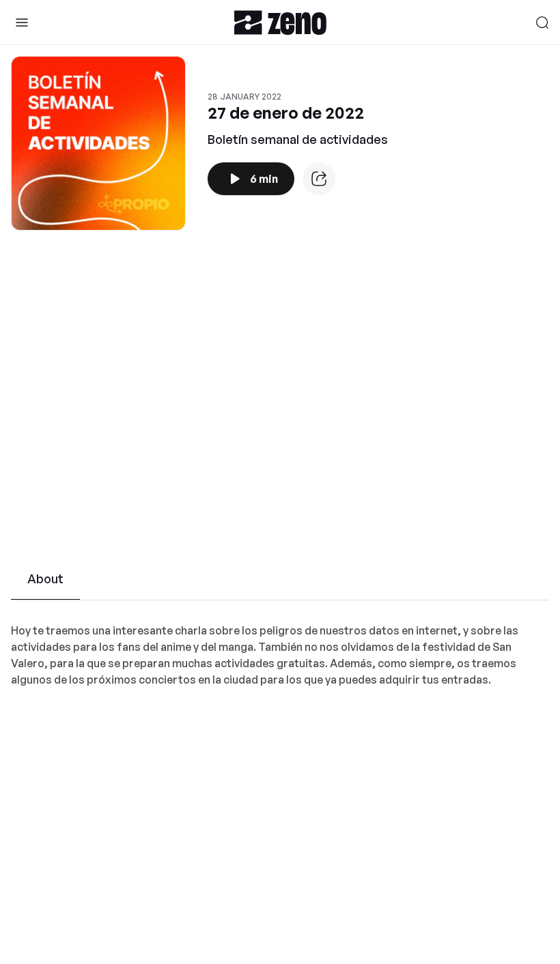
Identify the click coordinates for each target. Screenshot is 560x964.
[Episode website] (319, 178)
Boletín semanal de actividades (298, 139)
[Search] (542, 22)
